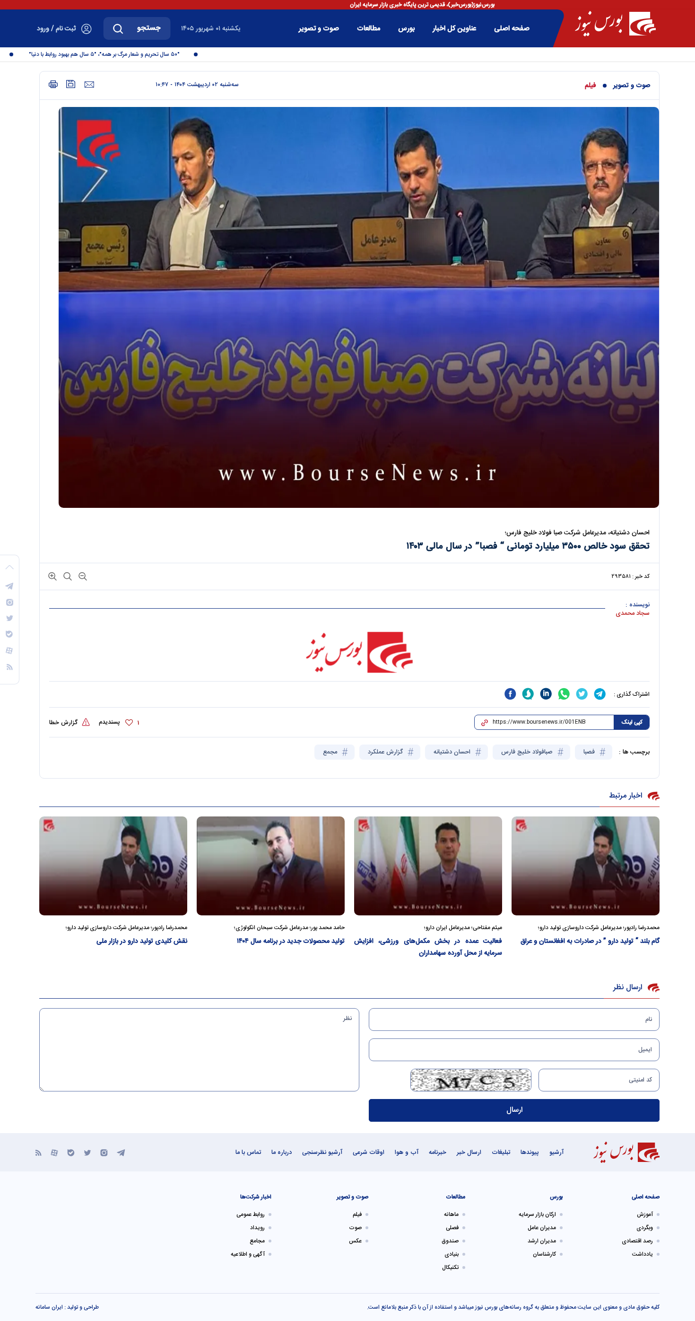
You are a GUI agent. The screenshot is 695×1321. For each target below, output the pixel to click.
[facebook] (510, 694)
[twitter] (582, 694)
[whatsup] (564, 694)
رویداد (257, 1227)
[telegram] (600, 694)
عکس (355, 1241)
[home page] (615, 23)
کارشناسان (544, 1254)
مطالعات (368, 29)
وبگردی (644, 1227)
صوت (355, 1227)
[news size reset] (66, 575)
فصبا (590, 752)
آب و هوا (406, 1152)
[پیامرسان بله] (71, 1152)
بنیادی (451, 1254)
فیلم (590, 85)
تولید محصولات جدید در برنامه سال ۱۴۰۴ (291, 941)
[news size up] (52, 575)
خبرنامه (437, 1152)
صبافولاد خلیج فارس (528, 752)
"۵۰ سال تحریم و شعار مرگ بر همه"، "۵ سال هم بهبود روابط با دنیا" (123, 54)
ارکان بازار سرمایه (537, 1214)
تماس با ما (248, 1152)
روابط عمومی (250, 1214)
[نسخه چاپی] (53, 84)
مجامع (257, 1241)
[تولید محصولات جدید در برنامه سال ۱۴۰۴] (271, 865)
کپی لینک (632, 722)
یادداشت (642, 1254)
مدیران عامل (542, 1227)
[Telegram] (121, 1152)
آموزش (645, 1214)
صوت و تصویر (319, 29)
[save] (71, 84)
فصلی (452, 1227)
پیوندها (530, 1152)
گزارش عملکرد (386, 752)
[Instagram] (104, 1152)
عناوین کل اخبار (454, 29)
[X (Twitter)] (87, 1152)
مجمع (331, 752)
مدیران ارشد (542, 1241)
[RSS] (38, 1152)
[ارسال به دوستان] (89, 85)
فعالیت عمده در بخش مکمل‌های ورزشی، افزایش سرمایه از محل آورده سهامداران (428, 947)
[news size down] (82, 575)
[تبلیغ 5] (349, 652)
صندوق (450, 1241)
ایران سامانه (49, 1307)
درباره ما (281, 1152)
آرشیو (556, 1152)
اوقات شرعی (368, 1152)
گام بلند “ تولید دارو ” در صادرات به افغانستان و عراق (590, 941)
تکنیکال (450, 1267)
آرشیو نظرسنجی (322, 1152)
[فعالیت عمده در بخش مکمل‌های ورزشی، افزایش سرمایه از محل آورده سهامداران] (428, 865)
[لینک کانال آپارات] (54, 1152)
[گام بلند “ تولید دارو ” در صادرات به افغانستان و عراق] (586, 865)
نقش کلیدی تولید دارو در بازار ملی (141, 941)
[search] (118, 28)
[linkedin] (546, 694)
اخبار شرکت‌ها (255, 1197)
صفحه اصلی (512, 29)
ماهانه (451, 1214)
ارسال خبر (469, 1152)
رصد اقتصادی (637, 1241)
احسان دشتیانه (453, 752)
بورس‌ (406, 29)
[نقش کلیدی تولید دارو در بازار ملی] (113, 865)
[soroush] (528, 694)
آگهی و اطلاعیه (248, 1254)
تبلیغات (501, 1152)
